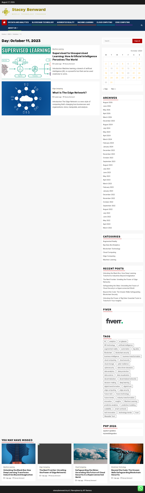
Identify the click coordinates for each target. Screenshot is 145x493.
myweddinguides (110, 433)
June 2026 (107, 106)
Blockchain (108, 353)
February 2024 (108, 143)
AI (105, 341)
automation (125, 349)
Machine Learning (85, 22)
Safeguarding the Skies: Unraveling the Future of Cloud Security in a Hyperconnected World (90, 473)
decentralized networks (128, 379)
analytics (112, 341)
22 (139, 73)
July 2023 (106, 169)
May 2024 (106, 132)
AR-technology (109, 345)
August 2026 (107, 102)
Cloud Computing (104, 22)
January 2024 (108, 147)
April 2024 (106, 136)
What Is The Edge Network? (69, 92)
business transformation (131, 356)
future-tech (108, 394)
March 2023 (107, 184)
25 (117, 78)
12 (123, 68)
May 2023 (106, 176)
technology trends (125, 412)
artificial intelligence (125, 345)
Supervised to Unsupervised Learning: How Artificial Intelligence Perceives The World (74, 56)
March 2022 (107, 228)
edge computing (110, 390)
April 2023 (106, 180)
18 (117, 73)
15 (139, 68)
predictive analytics (111, 405)
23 (106, 78)
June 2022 (107, 217)
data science (108, 375)
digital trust (127, 386)
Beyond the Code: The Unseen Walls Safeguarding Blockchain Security (126, 472)
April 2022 (106, 224)
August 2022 (107, 209)
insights (118, 401)
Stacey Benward (69, 64)
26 (123, 78)
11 (117, 68)
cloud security (125, 360)
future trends (109, 397)
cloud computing (110, 360)
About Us (12, 28)
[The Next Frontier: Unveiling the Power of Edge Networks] (54, 454)
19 (123, 73)
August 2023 (107, 165)
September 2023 (109, 161)
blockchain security (122, 353)
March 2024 (107, 139)
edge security (124, 390)
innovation (108, 401)
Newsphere (75, 490)
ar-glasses (123, 341)
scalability (107, 409)
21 (134, 73)
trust (137, 412)
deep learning (124, 383)
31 (111, 82)
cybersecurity (109, 368)
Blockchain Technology (43, 22)
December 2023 (109, 150)
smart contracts (120, 409)
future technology (122, 394)
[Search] (141, 25)
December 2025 (109, 121)
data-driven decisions (125, 368)
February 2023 (108, 187)
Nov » (113, 89)
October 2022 (108, 202)
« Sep (105, 89)
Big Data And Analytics (18, 22)
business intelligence (111, 356)
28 (134, 78)
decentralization (110, 379)
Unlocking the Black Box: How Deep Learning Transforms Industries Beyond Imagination (18, 472)
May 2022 (106, 220)
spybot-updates (109, 431)
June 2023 (107, 172)
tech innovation (109, 412)
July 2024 (106, 128)
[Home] (4, 22)
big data (136, 349)
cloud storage (109, 364)
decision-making (110, 383)
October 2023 (108, 158)
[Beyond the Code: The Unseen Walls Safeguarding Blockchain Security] (126, 454)
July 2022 (106, 213)
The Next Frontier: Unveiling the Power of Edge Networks (52, 471)
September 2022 (109, 206)
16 (106, 73)
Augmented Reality (65, 22)
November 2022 (109, 198)
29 (139, 78)
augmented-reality (111, 349)
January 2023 (108, 191)
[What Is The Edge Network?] (26, 98)
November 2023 (109, 154)
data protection (123, 371)
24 (111, 78)
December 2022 (109, 195)
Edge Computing (122, 22)
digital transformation (112, 386)
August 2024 (107, 125)
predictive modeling (129, 405)
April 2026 (106, 113)
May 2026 (106, 110)
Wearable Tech (109, 416)
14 (134, 68)
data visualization (123, 375)
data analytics (109, 371)
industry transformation (125, 397)
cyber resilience (123, 364)
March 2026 (107, 117)
